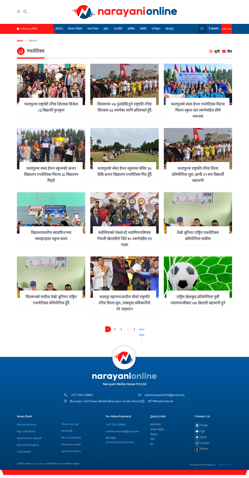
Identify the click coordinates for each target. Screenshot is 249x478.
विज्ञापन (154, 434)
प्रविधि (143, 28)
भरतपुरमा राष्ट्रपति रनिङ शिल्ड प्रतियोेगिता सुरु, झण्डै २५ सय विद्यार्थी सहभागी (198, 174)
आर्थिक (131, 28)
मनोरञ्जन (156, 28)
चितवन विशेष (75, 28)
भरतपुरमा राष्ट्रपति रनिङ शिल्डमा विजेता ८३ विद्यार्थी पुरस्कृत (51, 107)
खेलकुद (169, 28)
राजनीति (118, 28)
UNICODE (226, 29)
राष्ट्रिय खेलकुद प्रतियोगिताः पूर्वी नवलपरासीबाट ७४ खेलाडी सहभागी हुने (197, 300)
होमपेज (59, 28)
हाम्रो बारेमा (155, 424)
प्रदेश (106, 28)
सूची (217, 51)
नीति (152, 439)
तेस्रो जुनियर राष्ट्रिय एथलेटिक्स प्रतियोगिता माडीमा (198, 235)
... (128, 329)
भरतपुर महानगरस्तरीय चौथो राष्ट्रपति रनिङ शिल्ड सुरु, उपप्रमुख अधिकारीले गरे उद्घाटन (124, 303)
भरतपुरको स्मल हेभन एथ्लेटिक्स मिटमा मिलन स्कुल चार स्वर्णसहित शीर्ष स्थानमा (198, 110)
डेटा (152, 444)
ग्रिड (229, 51)
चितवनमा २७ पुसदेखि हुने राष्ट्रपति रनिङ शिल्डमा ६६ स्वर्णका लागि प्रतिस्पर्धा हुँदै (124, 107)
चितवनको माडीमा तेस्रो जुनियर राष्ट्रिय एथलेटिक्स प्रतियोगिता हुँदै (51, 300)
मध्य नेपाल (92, 28)
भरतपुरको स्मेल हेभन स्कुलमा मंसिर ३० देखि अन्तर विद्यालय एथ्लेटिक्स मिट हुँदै (124, 171)
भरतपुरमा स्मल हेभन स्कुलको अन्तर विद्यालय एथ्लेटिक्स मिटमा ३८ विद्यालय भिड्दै (51, 174)
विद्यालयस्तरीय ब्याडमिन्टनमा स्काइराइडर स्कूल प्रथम (51, 235)
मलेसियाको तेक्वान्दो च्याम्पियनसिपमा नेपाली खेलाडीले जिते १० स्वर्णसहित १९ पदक (124, 238)
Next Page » (141, 335)
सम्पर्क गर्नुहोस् (157, 429)
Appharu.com (225, 464)
